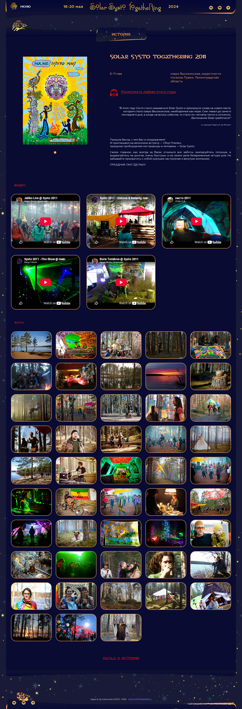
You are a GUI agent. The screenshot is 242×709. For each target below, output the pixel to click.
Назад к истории (121, 658)
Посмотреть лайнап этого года (148, 92)
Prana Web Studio (217, 704)
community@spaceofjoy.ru (139, 699)
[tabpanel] (55, 101)
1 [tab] (55, 152)
